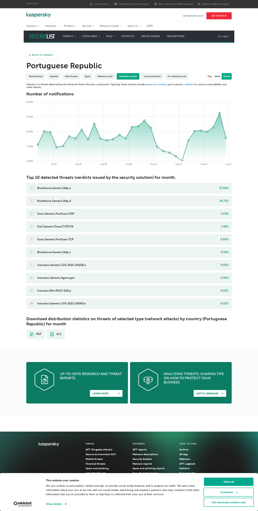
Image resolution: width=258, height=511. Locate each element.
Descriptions (175, 36)
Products (69, 26)
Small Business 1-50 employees (134, 4)
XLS (58, 334)
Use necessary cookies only (229, 502)
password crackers (155, 84)
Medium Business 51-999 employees (175, 4)
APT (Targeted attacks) (99, 449)
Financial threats (95, 463)
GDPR (149, 26)
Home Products (101, 4)
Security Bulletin (142, 459)
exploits (188, 84)
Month (226, 76)
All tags (183, 454)
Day (210, 76)
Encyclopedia (150, 36)
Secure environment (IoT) (101, 454)
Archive (183, 449)
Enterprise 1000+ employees (215, 4)
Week (217, 76)
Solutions (31, 26)
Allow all (228, 481)
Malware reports (142, 463)
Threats (90, 444)
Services (86, 26)
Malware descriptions (145, 454)
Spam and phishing (97, 468)
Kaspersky (38, 13)
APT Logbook (187, 463)
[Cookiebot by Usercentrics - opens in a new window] (22, 504)
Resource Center (109, 26)
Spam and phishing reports (149, 468)
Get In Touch (219, 16)
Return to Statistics (42, 55)
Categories (139, 444)
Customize (226, 492)
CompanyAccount (193, 15)
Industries (50, 26)
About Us (132, 26)
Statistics (127, 36)
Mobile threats (94, 459)
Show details (54, 503)
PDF (38, 334)
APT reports (140, 449)
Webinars (184, 459)
